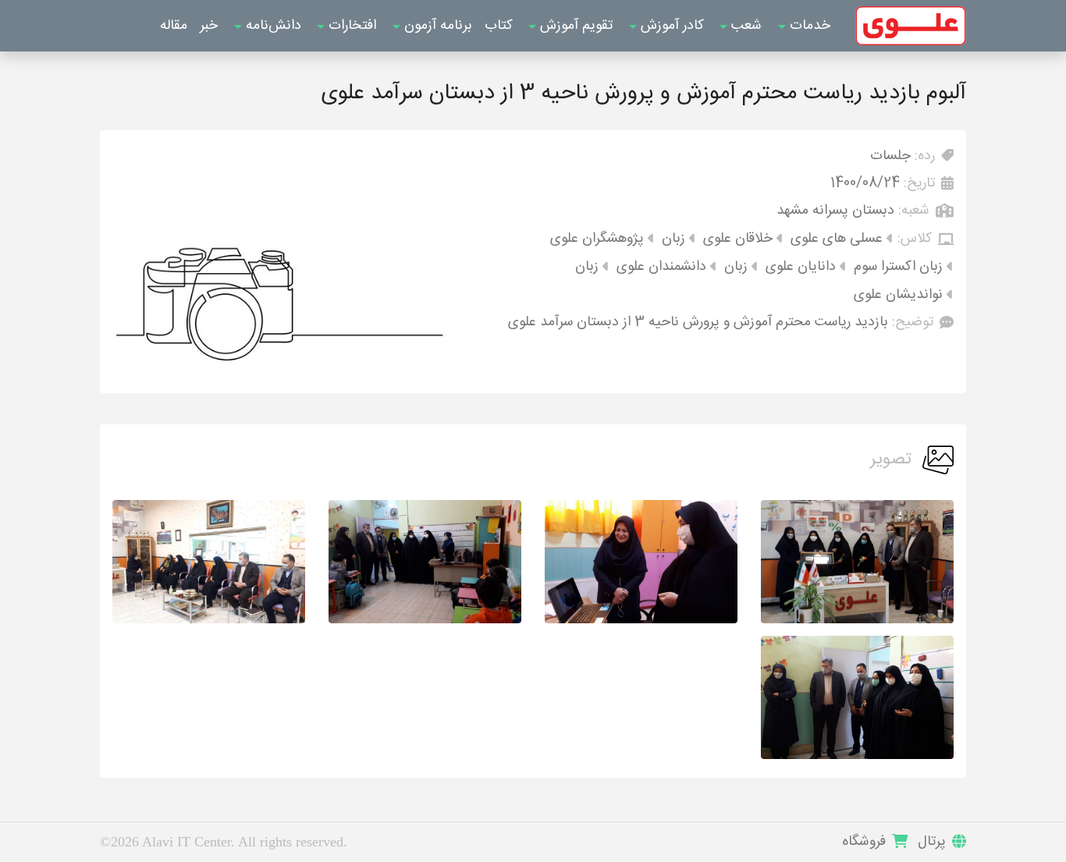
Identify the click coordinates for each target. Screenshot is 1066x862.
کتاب (499, 25)
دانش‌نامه (271, 25)
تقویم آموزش (574, 25)
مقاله (173, 25)
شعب (744, 25)
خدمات (808, 25)
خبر (209, 25)
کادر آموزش (670, 25)
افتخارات (350, 25)
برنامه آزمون (436, 25)
